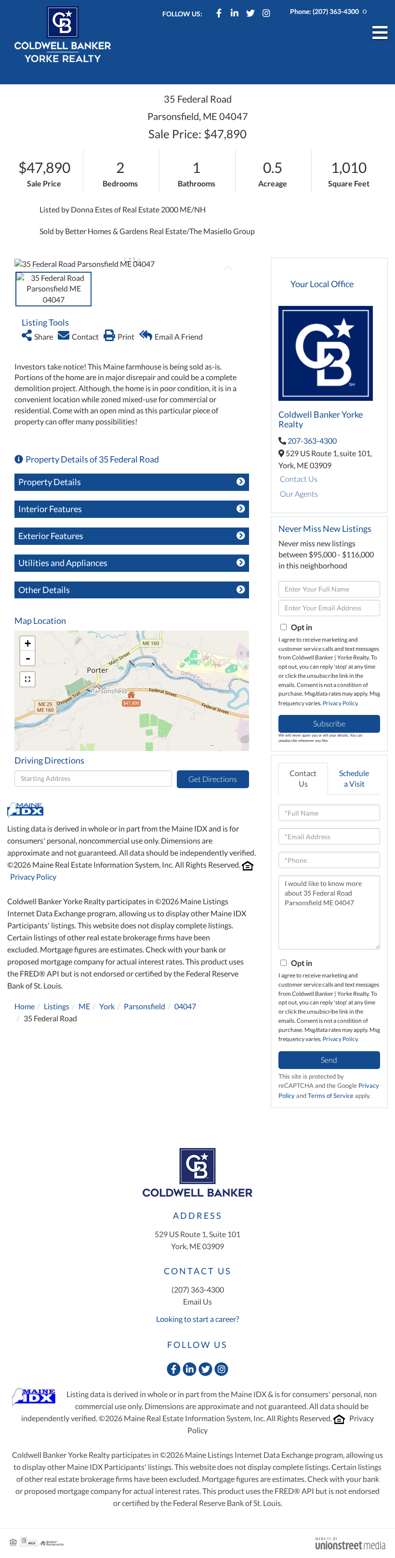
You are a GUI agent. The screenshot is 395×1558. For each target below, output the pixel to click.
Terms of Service (331, 1095)
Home (24, 1006)
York (107, 1006)
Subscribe (329, 723)
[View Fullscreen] (27, 679)
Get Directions (212, 778)
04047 (185, 1006)
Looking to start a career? (197, 1318)
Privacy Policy (33, 876)
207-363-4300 (312, 440)
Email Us (197, 1301)
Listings (56, 1006)
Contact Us (298, 478)
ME (84, 1006)
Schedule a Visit (354, 778)
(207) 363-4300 (336, 11)
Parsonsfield (144, 1006)
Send (329, 1059)
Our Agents (299, 493)
